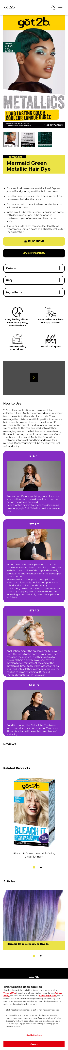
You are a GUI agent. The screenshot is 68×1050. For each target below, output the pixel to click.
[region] (34, 1014)
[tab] (34, 867)
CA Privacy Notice (47, 996)
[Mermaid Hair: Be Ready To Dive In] (34, 920)
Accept (34, 1044)
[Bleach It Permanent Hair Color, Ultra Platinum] (34, 819)
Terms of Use (9, 993)
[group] (34, 82)
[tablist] (34, 867)
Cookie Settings (34, 1035)
